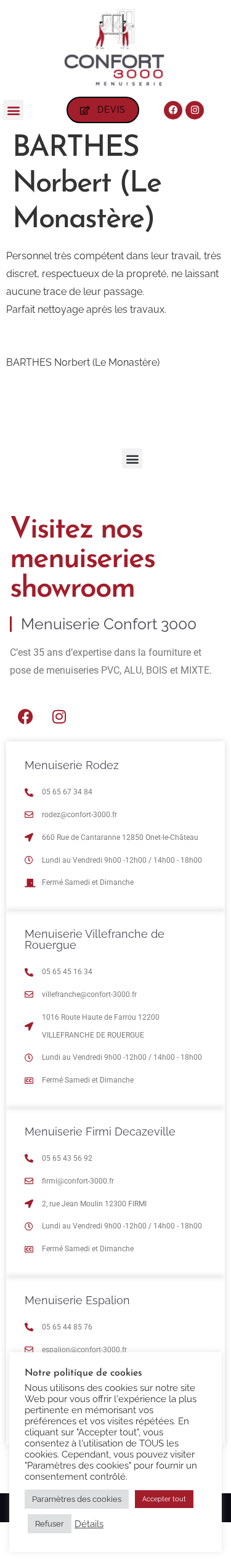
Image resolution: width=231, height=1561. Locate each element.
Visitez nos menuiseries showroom (82, 559)
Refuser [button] (49, 1523)
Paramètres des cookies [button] (76, 1499)
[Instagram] (194, 110)
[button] (13, 110)
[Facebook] (173, 110)
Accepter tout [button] (164, 1499)
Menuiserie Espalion (77, 1300)
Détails (89, 1524)
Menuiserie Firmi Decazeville (100, 1131)
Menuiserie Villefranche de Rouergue (94, 939)
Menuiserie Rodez (72, 765)
